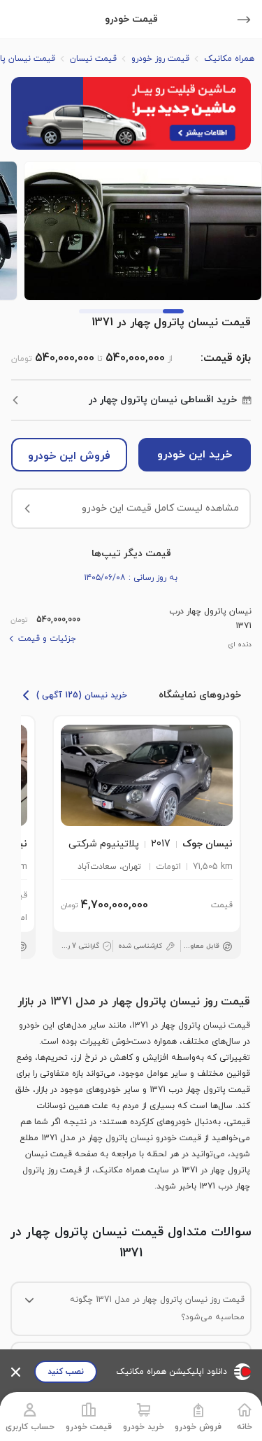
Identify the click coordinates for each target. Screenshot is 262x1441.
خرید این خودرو (194, 454)
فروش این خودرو (69, 456)
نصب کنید (66, 1371)
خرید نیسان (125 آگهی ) (81, 695)
